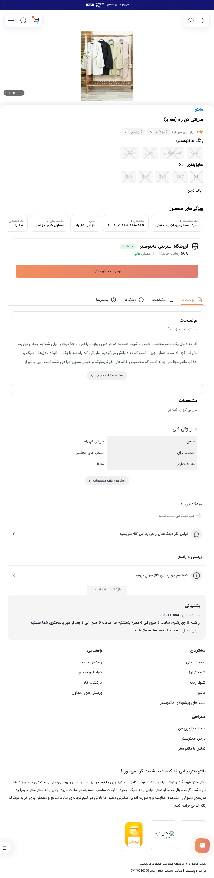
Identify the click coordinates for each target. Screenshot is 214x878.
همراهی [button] (198, 716)
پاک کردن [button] (194, 190)
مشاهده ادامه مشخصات (109, 481)
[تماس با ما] (202, 845)
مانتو (199, 109)
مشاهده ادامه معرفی (109, 375)
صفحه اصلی (195, 662)
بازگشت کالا (93, 683)
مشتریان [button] (197, 650)
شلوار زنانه (197, 683)
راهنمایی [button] (94, 650)
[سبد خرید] (36, 20)
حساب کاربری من (191, 728)
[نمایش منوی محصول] (5, 847)
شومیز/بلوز (197, 672)
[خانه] (190, 20)
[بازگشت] (203, 20)
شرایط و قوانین (90, 672)
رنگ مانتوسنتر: (189, 141)
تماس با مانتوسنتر (191, 748)
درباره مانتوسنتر (193, 738)
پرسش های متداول (87, 693)
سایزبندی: (191, 164)
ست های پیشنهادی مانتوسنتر (182, 703)
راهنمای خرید (91, 662)
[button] (11, 20)
